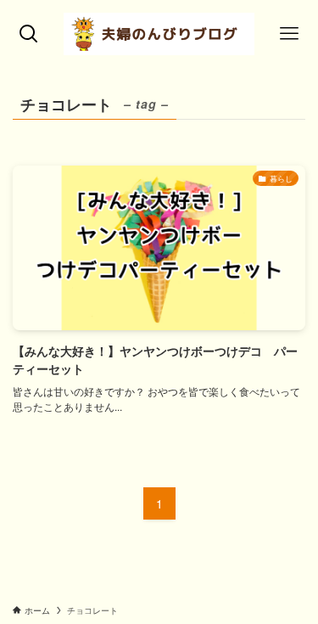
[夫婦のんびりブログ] (159, 34)
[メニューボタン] (289, 34)
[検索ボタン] (29, 34)
